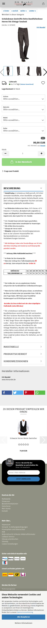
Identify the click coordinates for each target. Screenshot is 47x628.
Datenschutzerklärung (25, 612)
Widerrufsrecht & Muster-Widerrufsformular (18, 534)
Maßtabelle (6, 499)
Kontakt (5, 511)
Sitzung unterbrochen (10, 539)
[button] (5, 153)
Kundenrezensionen (16, 361)
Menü (3, 3)
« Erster (6, 11)
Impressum (6, 525)
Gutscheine (6, 506)
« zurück (14, 11)
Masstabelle (11, 346)
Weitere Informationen (23, 623)
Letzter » (32, 11)
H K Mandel (41, 28)
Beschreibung (12, 188)
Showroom (6, 501)
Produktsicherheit (15, 354)
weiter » (23, 11)
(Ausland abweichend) (27, 84)
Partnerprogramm (8, 589)
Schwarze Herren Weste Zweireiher (23, 438)
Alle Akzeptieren (23, 617)
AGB (3, 532)
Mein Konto (6, 509)
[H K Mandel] (23, 3)
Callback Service (8, 537)
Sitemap (5, 541)
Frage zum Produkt (11, 171)
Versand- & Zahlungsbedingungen (15, 527)
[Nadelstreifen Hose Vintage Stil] (23, 44)
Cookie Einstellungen (10, 544)
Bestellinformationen (10, 504)
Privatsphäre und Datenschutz (13, 529)
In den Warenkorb (23, 162)
